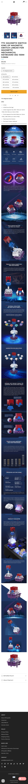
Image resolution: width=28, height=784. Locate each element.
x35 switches (15, 76)
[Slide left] (3, 35)
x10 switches (6, 76)
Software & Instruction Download (10, 748)
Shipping (3, 63)
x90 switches (15, 84)
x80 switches (6, 84)
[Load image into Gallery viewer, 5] (21, 35)
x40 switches (6, 79)
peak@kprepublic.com (7, 760)
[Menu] (2, 2)
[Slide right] (25, 35)
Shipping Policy (5, 736)
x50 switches (15, 79)
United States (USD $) (13, 773)
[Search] (26, 2)
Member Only (4, 753)
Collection (4, 720)
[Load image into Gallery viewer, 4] (14, 35)
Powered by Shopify (14, 780)
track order (4, 746)
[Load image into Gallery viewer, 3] (7, 35)
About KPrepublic (5, 718)
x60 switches (6, 82)
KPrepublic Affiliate (6, 751)
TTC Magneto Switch (7, 70)
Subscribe (14, 705)
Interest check (5, 725)
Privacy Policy (4, 732)
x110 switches (15, 87)
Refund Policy (4, 734)
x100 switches (6, 87)
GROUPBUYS (4, 722)
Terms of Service (5, 739)
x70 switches (15, 82)
